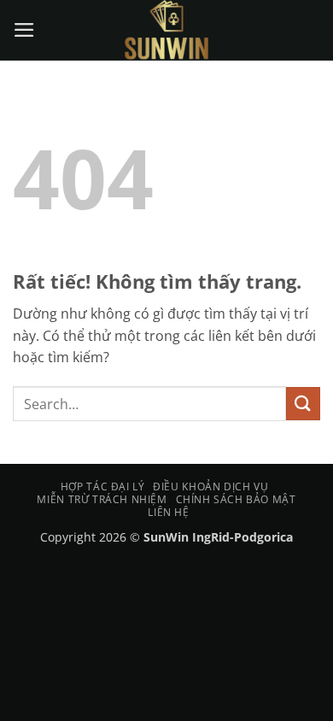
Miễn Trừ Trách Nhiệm (101, 499)
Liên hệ (168, 512)
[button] (25, 30)
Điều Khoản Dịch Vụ (210, 486)
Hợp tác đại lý (103, 486)
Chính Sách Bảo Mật (236, 499)
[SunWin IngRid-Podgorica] (166, 30)
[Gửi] (303, 403)
